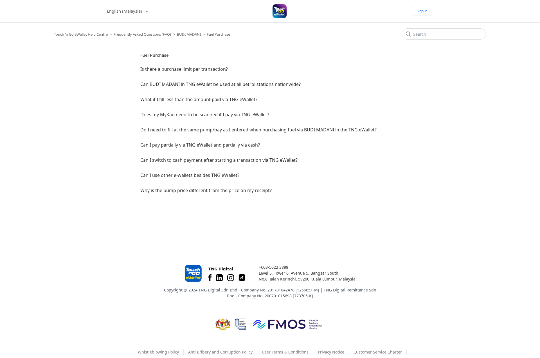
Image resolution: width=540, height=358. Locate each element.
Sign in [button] (422, 11)
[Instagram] (230, 277)
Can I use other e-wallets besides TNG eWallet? (189, 175)
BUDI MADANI (189, 34)
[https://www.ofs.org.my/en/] (288, 324)
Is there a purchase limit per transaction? (184, 69)
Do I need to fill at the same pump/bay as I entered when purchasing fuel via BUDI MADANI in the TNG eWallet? (258, 130)
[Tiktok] (241, 277)
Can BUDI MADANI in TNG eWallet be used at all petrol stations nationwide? (220, 84)
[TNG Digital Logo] (280, 11)
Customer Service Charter (378, 352)
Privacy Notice (331, 352)
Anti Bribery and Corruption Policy (220, 352)
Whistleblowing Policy (158, 352)
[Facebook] (210, 277)
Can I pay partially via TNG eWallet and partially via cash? (200, 145)
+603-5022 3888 (273, 267)
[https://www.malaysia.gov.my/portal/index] (222, 324)
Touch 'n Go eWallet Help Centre (81, 34)
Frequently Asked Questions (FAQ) (142, 34)
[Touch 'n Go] (194, 273)
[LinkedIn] (219, 277)
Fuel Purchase (218, 34)
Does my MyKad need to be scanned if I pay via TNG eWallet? (204, 114)
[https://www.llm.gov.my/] (240, 324)
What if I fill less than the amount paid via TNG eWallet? (198, 99)
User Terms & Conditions (285, 352)
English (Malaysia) (125, 11)
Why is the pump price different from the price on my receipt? (206, 190)
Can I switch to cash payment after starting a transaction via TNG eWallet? (219, 160)
